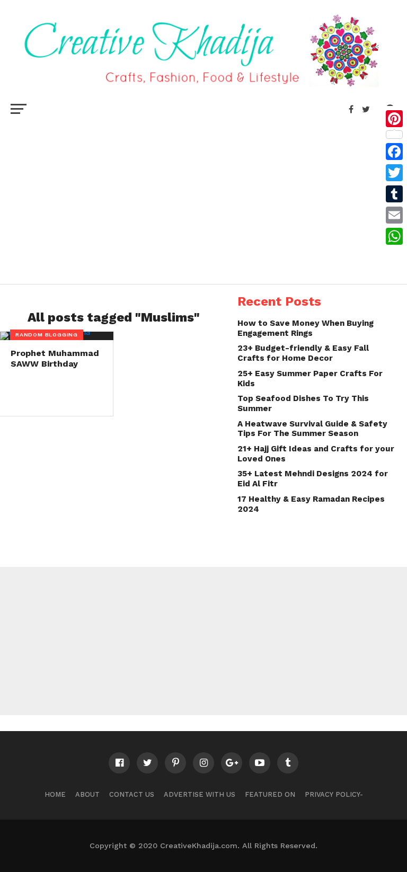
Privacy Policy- (334, 794)
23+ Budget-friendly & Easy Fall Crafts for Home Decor (303, 353)
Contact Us (131, 794)
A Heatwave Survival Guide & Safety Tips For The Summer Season (312, 429)
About (87, 794)
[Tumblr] (394, 193)
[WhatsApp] (394, 236)
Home (55, 794)
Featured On (270, 794)
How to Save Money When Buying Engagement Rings (305, 328)
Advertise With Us (199, 794)
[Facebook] (394, 151)
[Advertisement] (203, 199)
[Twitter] (394, 172)
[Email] (394, 215)
